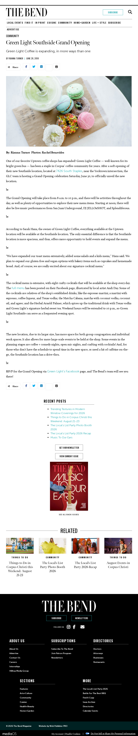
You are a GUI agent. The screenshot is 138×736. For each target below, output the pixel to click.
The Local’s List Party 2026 (95, 689)
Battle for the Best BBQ (94, 693)
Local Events (15, 22)
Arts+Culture (26, 693)
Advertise (13, 29)
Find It (29, 22)
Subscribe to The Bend (62, 649)
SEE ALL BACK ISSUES (69, 514)
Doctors (97, 649)
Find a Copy (88, 698)
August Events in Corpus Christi (118, 565)
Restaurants (99, 662)
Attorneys (98, 653)
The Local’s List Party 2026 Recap (70, 433)
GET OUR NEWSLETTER (69, 447)
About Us (13, 649)
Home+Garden (82, 22)
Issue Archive (89, 702)
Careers (13, 662)
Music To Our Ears (61, 437)
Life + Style (99, 22)
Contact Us (14, 658)
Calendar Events (90, 711)
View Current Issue (69, 456)
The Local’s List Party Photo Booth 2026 (52, 567)
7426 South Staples (69, 171)
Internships (14, 666)
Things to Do (19, 557)
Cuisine (51, 22)
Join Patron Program (61, 653)
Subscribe (113, 12)
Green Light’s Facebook (63, 371)
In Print (40, 22)
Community (65, 22)
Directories (88, 706)
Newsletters (81, 618)
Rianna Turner (16, 58)
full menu (18, 288)
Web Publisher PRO (58, 726)
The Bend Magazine (22, 726)
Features (24, 689)
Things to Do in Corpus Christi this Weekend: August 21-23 (20, 569)
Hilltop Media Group (19, 671)
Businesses (98, 658)
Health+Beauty (27, 706)
